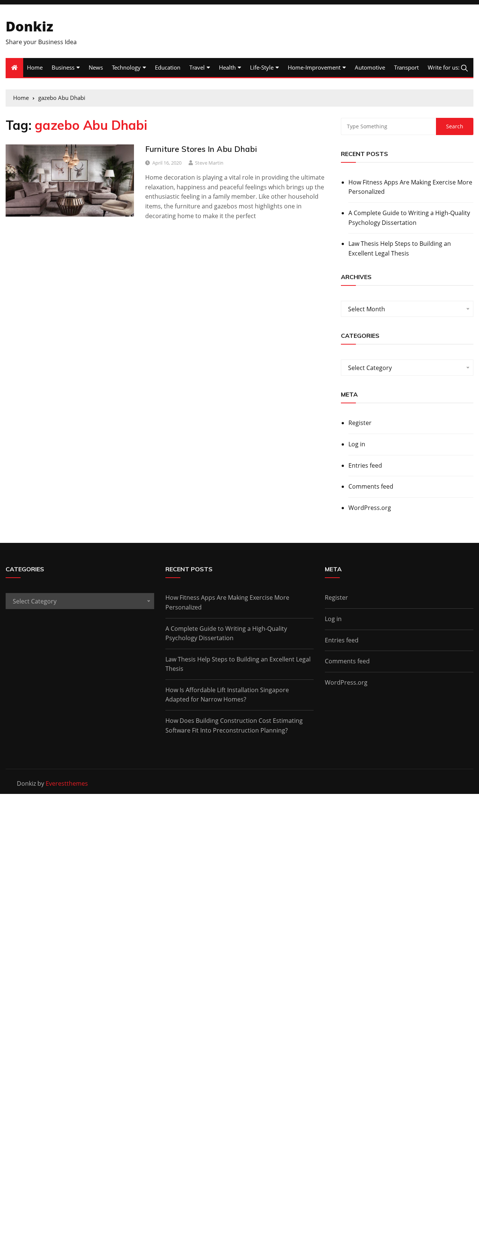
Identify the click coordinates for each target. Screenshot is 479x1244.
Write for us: (444, 67)
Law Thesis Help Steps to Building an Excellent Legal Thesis (399, 248)
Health (227, 67)
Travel (197, 67)
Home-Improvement (314, 67)
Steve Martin (209, 162)
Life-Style (262, 67)
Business (63, 67)
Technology (126, 67)
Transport (406, 67)
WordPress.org (369, 508)
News (96, 67)
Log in (356, 444)
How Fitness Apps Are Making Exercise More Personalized (410, 187)
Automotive (370, 67)
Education (167, 67)
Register (360, 423)
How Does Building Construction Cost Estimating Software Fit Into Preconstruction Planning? (234, 725)
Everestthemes (67, 783)
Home (35, 67)
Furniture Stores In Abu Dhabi (201, 149)
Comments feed (370, 486)
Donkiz (29, 26)
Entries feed (365, 465)
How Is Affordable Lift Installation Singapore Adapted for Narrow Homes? (227, 695)
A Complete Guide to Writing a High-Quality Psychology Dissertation (409, 218)
